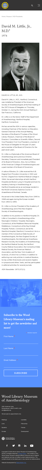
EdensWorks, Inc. (21, 462)
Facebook (8, 446)
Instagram (20, 446)
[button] (32, 5)
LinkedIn (26, 446)
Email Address (11, 360)
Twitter (14, 446)
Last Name (9, 348)
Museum (9, 17)
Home (3, 17)
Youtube (32, 446)
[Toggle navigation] (38, 5)
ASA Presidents (18, 17)
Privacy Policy (22, 453)
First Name (9, 336)
